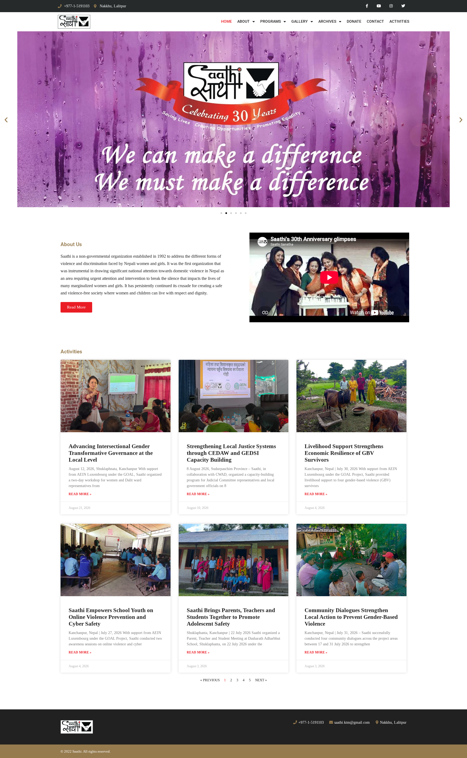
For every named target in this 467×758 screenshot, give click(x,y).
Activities (399, 21)
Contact (375, 21)
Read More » (80, 494)
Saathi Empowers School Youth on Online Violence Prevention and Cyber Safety (111, 617)
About (243, 21)
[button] (6, 119)
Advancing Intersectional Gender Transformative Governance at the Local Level (111, 453)
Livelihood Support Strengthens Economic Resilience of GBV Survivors (344, 453)
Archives (327, 21)
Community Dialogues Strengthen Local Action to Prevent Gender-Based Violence (351, 617)
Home (226, 21)
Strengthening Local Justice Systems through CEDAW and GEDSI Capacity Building (231, 453)
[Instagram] (391, 6)
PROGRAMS (270, 21)
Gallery (299, 21)
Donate (354, 21)
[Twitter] (403, 6)
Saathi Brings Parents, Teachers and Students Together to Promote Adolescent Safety (231, 617)
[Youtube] (379, 6)
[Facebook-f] (367, 6)
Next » (261, 680)
